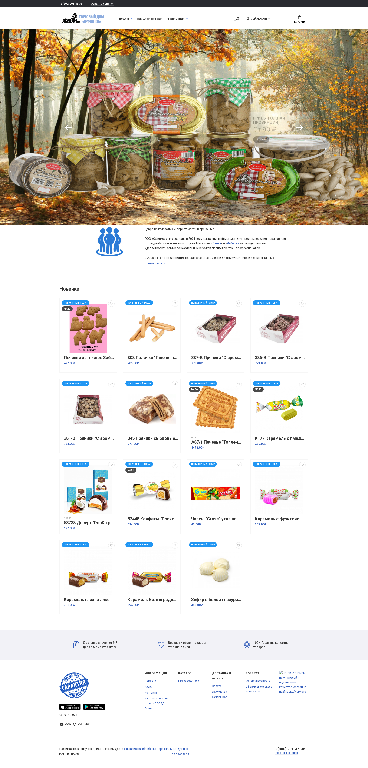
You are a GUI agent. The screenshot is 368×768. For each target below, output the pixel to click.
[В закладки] (111, 303)
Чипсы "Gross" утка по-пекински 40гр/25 (216, 519)
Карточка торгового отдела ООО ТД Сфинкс (158, 703)
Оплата (216, 686)
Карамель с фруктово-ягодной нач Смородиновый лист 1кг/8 (280, 519)
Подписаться (179, 754)
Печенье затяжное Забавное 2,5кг (89, 357)
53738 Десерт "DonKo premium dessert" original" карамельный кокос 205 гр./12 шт (89, 522)
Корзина (299, 22)
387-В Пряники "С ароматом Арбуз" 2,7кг (216, 357)
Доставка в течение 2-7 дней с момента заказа (100, 645)
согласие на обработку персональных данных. (156, 749)
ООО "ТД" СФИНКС (77, 724)
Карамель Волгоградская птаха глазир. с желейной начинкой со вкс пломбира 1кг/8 (153, 599)
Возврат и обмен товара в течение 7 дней (187, 645)
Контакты (151, 692)
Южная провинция (149, 19)
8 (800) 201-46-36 (71, 3)
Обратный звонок (102, 3)
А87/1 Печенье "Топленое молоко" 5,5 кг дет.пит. (216, 442)
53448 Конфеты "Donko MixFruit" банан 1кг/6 (153, 519)
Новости (150, 680)
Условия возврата (258, 680)
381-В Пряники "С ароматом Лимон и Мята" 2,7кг (89, 438)
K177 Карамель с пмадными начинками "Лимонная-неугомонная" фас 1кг (280, 438)
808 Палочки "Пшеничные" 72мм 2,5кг (153, 357)
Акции (148, 686)
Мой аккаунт (258, 18)
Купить (261, 136)
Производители (188, 680)
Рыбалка (233, 243)
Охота (217, 243)
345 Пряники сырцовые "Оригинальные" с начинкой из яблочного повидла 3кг (153, 438)
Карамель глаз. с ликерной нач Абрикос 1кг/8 (89, 599)
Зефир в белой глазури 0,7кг (216, 599)
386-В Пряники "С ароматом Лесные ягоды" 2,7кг (280, 357)
